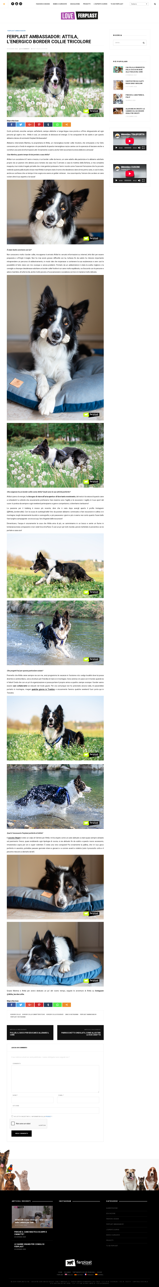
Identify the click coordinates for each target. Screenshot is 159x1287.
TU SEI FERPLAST (117, 4)
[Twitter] (20, 124)
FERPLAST (60, 1274)
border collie (15, 1014)
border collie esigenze (54, 1014)
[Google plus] (29, 124)
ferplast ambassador (88, 1014)
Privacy (48, 1116)
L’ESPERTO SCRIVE (100, 4)
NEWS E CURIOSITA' (113, 1235)
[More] (66, 124)
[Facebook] (11, 124)
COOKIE (99, 1272)
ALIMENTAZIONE (112, 1208)
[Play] (116, 147)
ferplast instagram (17, 1017)
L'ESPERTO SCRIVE (112, 1230)
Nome (15, 1095)
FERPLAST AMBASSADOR (16, 30)
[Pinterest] (39, 124)
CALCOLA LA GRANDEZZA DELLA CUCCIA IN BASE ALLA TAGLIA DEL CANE (135, 69)
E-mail (61, 1095)
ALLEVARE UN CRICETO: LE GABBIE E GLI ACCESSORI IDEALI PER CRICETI (135, 111)
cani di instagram (71, 1014)
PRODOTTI (86, 4)
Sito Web (16, 1106)
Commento (17, 1063)
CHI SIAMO (67, 1272)
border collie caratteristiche (33, 1014)
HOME (60, 1272)
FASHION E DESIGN (43, 4)
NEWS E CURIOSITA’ (60, 4)
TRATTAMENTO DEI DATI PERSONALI (84, 1272)
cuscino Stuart (14, 838)
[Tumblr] (48, 124)
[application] (129, 141)
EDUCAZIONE (75, 4)
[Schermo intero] (143, 147)
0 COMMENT (25, 49)
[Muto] (139, 147)
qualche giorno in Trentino (43, 689)
